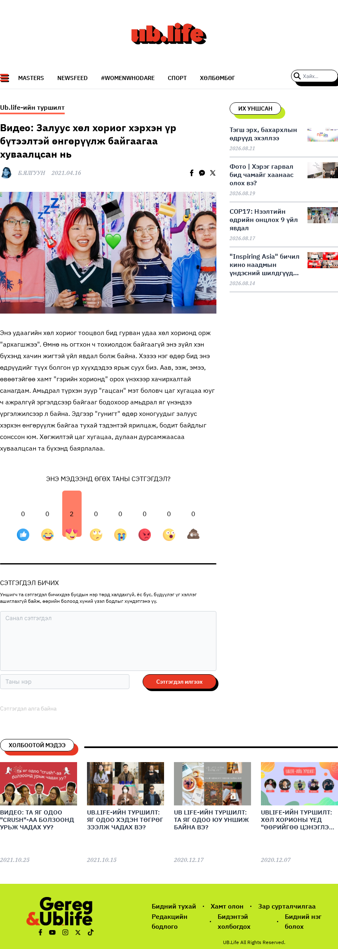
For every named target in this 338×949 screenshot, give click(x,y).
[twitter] (212, 173)
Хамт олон (227, 906)
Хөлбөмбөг (217, 78)
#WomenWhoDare (128, 78)
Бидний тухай (174, 906)
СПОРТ (177, 78)
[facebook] (191, 173)
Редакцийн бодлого (170, 921)
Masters (31, 78)
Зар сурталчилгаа (287, 906)
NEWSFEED (72, 78)
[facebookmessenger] (202, 173)
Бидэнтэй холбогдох (234, 921)
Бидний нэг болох (303, 921)
